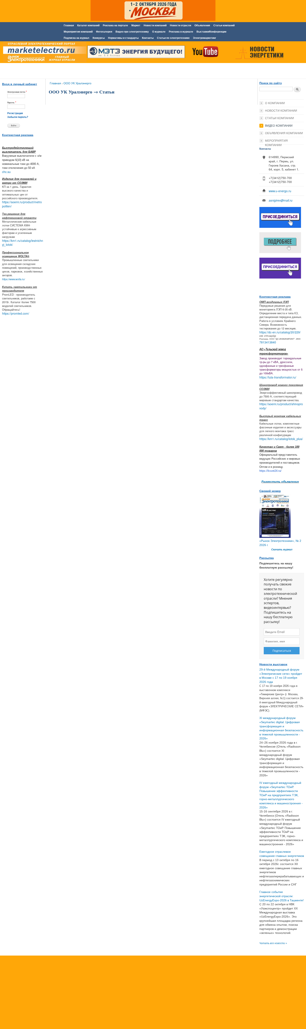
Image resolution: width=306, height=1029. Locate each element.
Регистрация (15, 113)
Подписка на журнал (76, 38)
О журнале (158, 31)
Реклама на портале (115, 25)
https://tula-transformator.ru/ (277, 377)
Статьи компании (279, 118)
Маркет (135, 25)
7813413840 (267, 342)
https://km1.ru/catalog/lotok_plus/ (281, 439)
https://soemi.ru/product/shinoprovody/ (281, 406)
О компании (275, 103)
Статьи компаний (224, 25)
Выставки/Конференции (211, 31)
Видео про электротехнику (132, 31)
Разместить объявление (280, 481)
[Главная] (43, 52)
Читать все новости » (273, 943)
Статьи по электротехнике (173, 38)
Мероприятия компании (276, 141)
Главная (69, 25)
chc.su (6, 172)
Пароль (11, 102)
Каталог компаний (88, 25)
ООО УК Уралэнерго (77, 83)
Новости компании (281, 110)
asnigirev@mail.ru (280, 200)
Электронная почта (17, 91)
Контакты (148, 38)
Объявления (202, 25)
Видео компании (278, 125)
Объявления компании (284, 133)
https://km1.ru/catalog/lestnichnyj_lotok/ (22, 242)
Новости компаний (155, 25)
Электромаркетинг (204, 38)
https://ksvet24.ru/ (270, 470)
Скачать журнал (281, 549)
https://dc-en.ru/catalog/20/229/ (280, 332)
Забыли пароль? (17, 117)
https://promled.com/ (15, 313)
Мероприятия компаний (78, 31)
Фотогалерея (104, 31)
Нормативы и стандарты (123, 38)
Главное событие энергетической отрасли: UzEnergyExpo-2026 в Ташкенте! (281, 896)
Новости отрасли (180, 25)
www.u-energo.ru (280, 191)
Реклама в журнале (181, 31)
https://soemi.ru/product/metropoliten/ (22, 204)
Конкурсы (99, 38)
